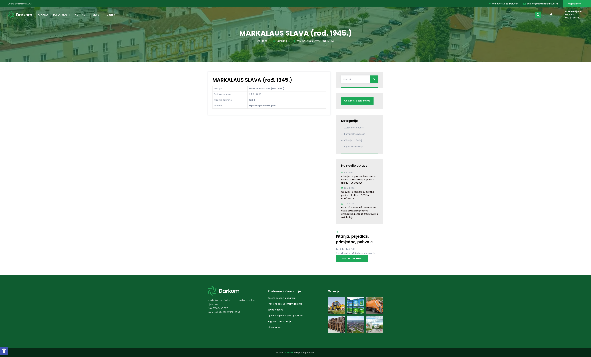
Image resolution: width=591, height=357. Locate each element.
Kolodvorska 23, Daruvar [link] (505, 3)
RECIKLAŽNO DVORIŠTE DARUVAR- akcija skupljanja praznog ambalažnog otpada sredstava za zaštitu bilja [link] (359, 212)
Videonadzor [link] (274, 327)
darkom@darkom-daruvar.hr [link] (542, 3)
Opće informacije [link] (354, 146)
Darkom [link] (288, 352)
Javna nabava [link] (275, 309)
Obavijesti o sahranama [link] (357, 100)
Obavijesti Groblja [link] (353, 140)
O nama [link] (43, 14)
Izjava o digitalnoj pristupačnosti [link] (285, 315)
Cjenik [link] (111, 14)
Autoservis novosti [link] (354, 127)
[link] (4, 351)
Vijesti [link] (96, 14)
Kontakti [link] (81, 14)
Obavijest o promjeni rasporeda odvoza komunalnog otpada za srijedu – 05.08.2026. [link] (358, 179)
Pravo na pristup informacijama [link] (285, 303)
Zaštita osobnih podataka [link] (282, 298)
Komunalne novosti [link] (354, 134)
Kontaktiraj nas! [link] (352, 258)
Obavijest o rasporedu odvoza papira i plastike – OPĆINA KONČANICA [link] (357, 195)
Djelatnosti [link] (61, 14)
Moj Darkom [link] (574, 3)
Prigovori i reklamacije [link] (279, 321)
